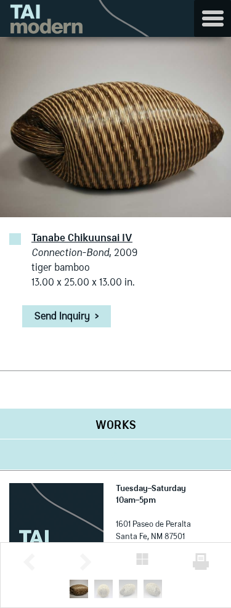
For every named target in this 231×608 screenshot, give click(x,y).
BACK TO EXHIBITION (142, 559)
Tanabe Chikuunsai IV (81, 239)
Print (201, 561)
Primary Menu (212, 18)
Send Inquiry (66, 317)
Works (115, 425)
